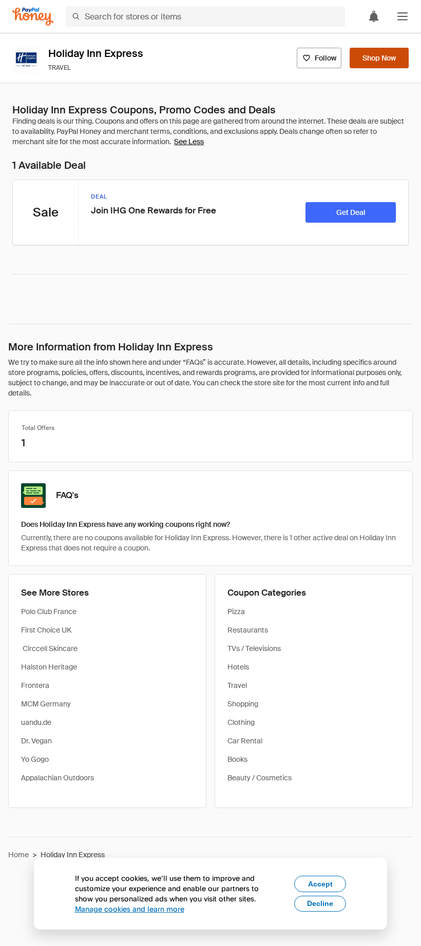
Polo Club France (48, 611)
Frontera (35, 685)
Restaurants (247, 630)
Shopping (242, 703)
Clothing (241, 722)
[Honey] (32, 17)
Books (237, 759)
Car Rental (244, 740)
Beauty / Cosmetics (259, 777)
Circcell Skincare (49, 648)
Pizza (236, 611)
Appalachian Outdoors (57, 777)
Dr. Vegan (36, 740)
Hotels (238, 667)
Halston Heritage (49, 667)
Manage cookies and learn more (129, 908)
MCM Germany (46, 703)
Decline (320, 903)
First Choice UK (46, 630)
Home (18, 854)
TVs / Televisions (254, 648)
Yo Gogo (35, 759)
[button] (402, 16)
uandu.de (36, 722)
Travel (237, 685)
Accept (320, 884)
